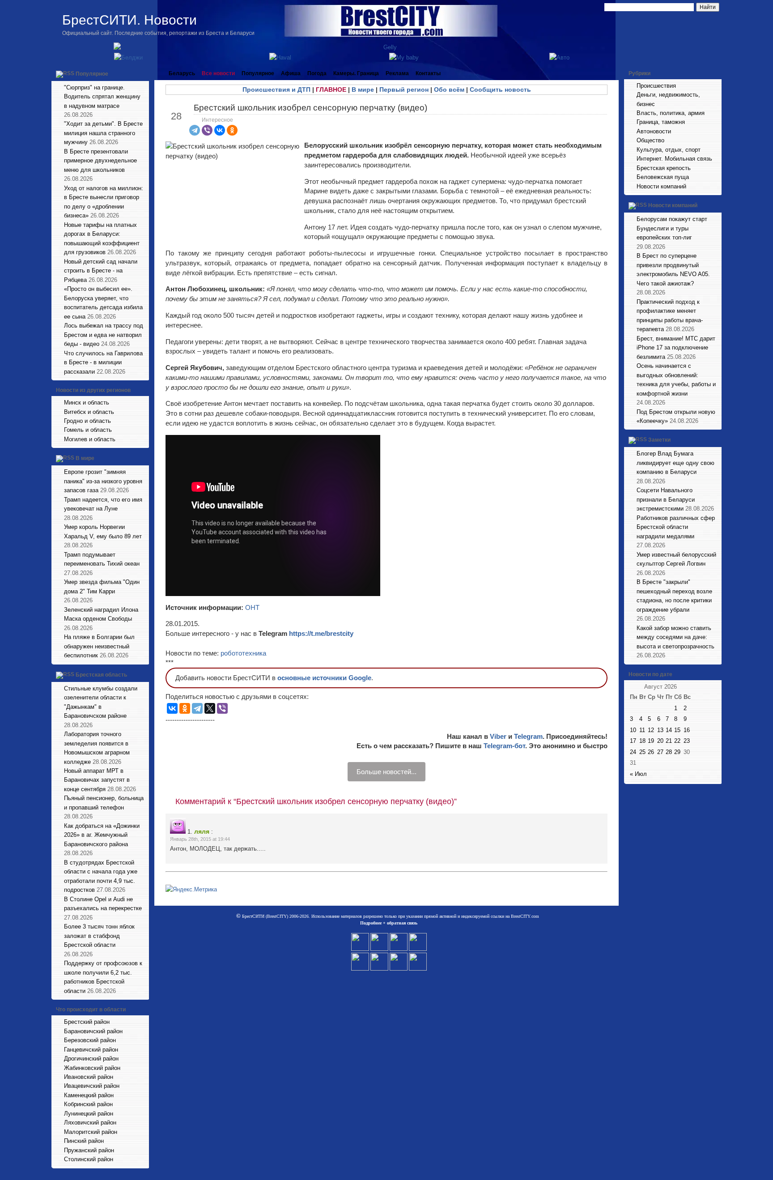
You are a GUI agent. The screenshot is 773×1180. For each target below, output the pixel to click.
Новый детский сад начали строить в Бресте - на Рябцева (100, 270)
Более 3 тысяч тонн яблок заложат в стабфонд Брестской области (99, 935)
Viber (498, 736)
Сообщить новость (500, 89)
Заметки (659, 440)
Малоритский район (90, 1132)
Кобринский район (88, 1104)
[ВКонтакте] (219, 130)
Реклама (397, 73)
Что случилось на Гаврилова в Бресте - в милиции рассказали (103, 362)
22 (677, 740)
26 (651, 752)
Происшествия (656, 85)
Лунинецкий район (88, 1113)
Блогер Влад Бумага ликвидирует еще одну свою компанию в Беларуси (675, 462)
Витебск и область (89, 412)
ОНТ (252, 607)
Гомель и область (88, 429)
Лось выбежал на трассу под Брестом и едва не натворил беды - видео (103, 334)
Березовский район (90, 1040)
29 (677, 752)
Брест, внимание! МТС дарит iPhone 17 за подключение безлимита (676, 347)
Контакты (428, 73)
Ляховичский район (90, 1122)
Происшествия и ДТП (276, 89)
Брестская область (101, 675)
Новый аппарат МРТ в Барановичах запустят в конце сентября (97, 779)
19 (651, 740)
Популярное (92, 74)
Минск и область (86, 402)
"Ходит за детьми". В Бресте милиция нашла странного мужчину (103, 132)
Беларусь (182, 73)
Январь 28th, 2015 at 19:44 (200, 839)
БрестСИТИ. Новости (129, 20)
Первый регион (404, 89)
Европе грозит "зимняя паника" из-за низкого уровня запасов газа (103, 481)
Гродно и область (87, 420)
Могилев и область (89, 439)
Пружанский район (89, 1150)
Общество (650, 140)
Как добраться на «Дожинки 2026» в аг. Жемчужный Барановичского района (102, 835)
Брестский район (87, 1021)
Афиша (291, 73)
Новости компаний (661, 186)
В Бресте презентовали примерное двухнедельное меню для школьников (100, 160)
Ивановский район (88, 1077)
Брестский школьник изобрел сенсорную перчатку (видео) (310, 107)
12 (651, 730)
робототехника (243, 653)
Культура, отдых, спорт (669, 149)
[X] (209, 708)
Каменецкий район (89, 1095)
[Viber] (207, 130)
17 (633, 740)
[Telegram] (194, 130)
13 (660, 730)
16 (687, 730)
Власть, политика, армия (671, 113)
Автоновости (654, 131)
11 (642, 730)
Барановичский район (93, 1031)
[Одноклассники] (232, 130)
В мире (85, 459)
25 (642, 752)
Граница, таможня (661, 122)
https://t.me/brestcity (321, 633)
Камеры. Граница (356, 73)
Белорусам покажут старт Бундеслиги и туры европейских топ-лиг (672, 228)
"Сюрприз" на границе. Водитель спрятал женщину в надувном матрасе (102, 96)
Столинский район (88, 1159)
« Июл (638, 774)
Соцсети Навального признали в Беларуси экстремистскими (666, 499)
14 (669, 730)
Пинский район (84, 1140)
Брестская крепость (664, 168)
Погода (317, 73)
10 (633, 730)
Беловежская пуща (663, 177)
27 (660, 752)
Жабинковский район (92, 1068)
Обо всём (449, 89)
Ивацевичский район (91, 1085)
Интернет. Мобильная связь (674, 158)
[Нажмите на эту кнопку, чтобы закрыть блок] (143, 73)
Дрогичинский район (91, 1058)
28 (669, 752)
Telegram (528, 736)
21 (669, 740)
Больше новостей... (386, 771)
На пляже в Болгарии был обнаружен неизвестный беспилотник (99, 646)
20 (660, 740)
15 (677, 730)
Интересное (217, 120)
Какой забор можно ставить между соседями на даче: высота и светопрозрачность (675, 637)
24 (633, 752)
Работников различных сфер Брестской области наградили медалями (676, 527)
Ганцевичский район (91, 1049)
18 (642, 740)
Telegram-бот (504, 746)
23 (687, 740)
